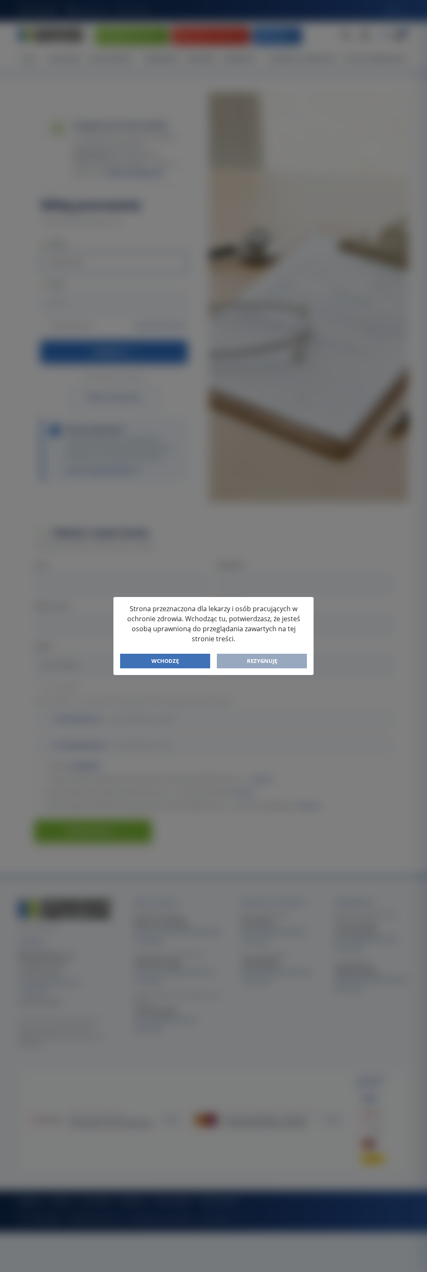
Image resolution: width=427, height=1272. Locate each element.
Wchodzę (165, 661)
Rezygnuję (262, 661)
